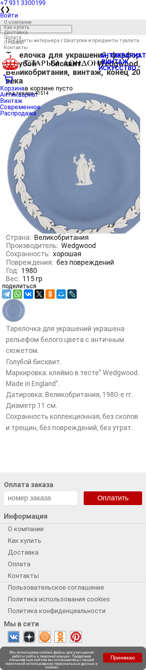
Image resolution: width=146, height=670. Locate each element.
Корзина (12, 88)
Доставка (16, 32)
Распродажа (18, 113)
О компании (18, 22)
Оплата (12, 37)
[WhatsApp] (17, 294)
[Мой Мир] (61, 294)
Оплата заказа (28, 484)
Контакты (16, 47)
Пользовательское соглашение (56, 587)
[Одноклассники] (50, 294)
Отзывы (14, 42)
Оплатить (112, 498)
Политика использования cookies (59, 599)
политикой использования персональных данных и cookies (51, 665)
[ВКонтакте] (28, 294)
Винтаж (11, 101)
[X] (39, 294)
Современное (20, 107)
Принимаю (123, 658)
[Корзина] (73, 78)
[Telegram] (6, 294)
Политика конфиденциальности (57, 611)
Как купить (17, 27)
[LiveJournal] (72, 294)
